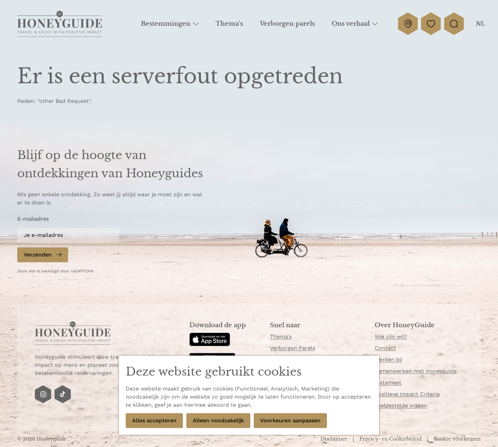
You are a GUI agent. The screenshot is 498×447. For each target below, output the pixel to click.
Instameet (388, 382)
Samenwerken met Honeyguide (416, 371)
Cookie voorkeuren (457, 439)
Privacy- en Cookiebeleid (391, 439)
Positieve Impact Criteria (407, 394)
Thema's (281, 336)
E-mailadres (33, 219)
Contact (385, 348)
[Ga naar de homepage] (59, 23)
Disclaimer (334, 439)
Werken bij (388, 359)
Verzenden (37, 254)
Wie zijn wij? (391, 336)
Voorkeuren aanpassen (290, 420)
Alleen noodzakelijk (218, 420)
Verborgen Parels (292, 348)
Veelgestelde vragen (401, 405)
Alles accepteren (154, 420)
